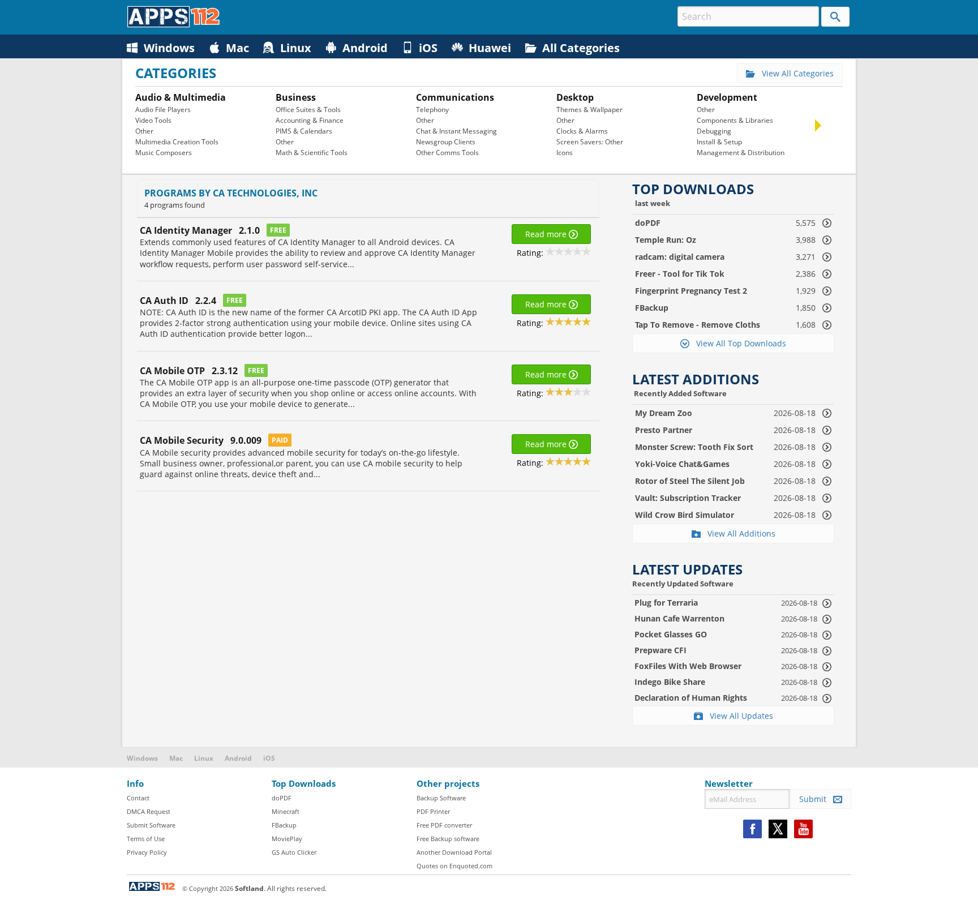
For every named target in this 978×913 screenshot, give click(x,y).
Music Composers (163, 152)
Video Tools (153, 120)
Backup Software (441, 798)
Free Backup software (448, 838)
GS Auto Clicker (294, 852)
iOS (269, 758)
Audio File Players (163, 109)
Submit (816, 799)
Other (144, 131)
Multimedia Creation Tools (176, 142)
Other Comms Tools (447, 152)
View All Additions (738, 533)
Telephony (432, 109)
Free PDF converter (444, 825)
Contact (138, 798)
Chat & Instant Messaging (456, 131)
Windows (142, 758)
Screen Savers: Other (589, 142)
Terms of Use (146, 838)
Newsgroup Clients (445, 142)
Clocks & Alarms (582, 131)
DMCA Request (148, 811)
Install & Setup (719, 142)
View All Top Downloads (737, 343)
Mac (176, 758)
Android (238, 758)
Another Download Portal (454, 852)
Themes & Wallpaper (589, 109)
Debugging (714, 131)
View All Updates (738, 715)
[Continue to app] (826, 603)
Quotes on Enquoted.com (454, 865)
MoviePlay (287, 838)
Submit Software (151, 825)
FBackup (284, 825)
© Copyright (207, 888)
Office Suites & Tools (308, 109)
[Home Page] (173, 24)
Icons (564, 152)
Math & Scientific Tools (312, 152)
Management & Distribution (740, 152)
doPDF (281, 798)
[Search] (835, 17)
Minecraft (285, 811)
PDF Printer (433, 811)
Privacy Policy (147, 852)
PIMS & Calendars (304, 131)
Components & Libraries (735, 120)
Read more (547, 234)
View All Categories (794, 73)
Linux (203, 758)
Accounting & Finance (310, 120)
